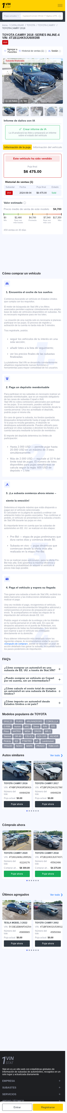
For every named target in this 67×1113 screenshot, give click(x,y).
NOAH (19, 746)
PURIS (19, 721)
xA (37, 741)
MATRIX (17, 731)
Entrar (17, 1107)
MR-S (48, 731)
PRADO (40, 746)
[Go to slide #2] (22, 111)
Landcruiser (48, 741)
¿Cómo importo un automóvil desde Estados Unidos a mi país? (27, 703)
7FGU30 (8, 746)
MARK (29, 746)
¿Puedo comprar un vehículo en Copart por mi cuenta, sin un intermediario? (29, 679)
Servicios (9, 1094)
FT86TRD (27, 741)
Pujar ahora (17, 804)
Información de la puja (17, 147)
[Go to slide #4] (51, 111)
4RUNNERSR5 (34, 721)
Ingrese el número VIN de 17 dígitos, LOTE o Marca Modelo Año (40, 16)
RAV (45, 726)
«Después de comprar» (16, 644)
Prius (6, 731)
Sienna (7, 736)
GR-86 (18, 736)
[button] (11, 16)
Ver (25, 101)
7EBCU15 (53, 746)
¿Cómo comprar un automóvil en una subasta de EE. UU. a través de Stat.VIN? (29, 669)
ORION (37, 731)
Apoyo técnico (13, 1100)
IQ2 (16, 741)
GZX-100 (41, 736)
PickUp (7, 741)
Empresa (8, 1080)
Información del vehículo (47, 147)
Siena (36, 726)
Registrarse (48, 1107)
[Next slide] (57, 78)
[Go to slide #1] (8, 111)
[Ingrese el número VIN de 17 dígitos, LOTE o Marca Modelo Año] (59, 15)
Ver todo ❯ (56, 755)
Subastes (9, 1087)
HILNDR (54, 736)
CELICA (29, 736)
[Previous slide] (7, 78)
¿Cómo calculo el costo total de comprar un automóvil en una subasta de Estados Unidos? (30, 691)
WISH (27, 731)
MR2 (27, 726)
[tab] (27, 810)
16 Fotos (13, 101)
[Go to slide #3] (37, 111)
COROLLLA (52, 721)
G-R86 (7, 726)
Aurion (17, 726)
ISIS (53, 726)
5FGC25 (8, 721)
